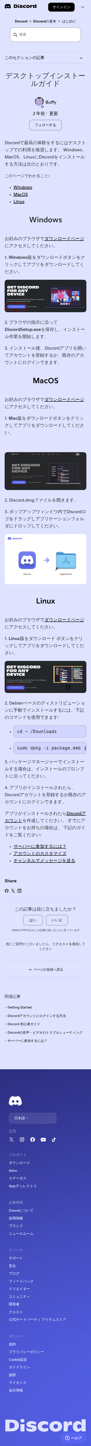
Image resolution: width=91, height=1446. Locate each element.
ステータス (18, 1178)
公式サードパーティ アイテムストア (37, 1319)
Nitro (13, 1171)
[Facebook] (7, 891)
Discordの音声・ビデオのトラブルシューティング (45, 1032)
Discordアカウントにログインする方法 (37, 1016)
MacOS (20, 194)
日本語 (20, 1118)
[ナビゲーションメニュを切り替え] (82, 7)
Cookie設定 (18, 1359)
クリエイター (19, 1289)
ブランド (16, 1226)
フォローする (45, 125)
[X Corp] (13, 891)
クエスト (16, 1312)
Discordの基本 (44, 21)
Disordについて (21, 1210)
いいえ (57, 920)
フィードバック (21, 1281)
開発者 (14, 1304)
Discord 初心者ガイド (24, 1024)
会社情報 (16, 1390)
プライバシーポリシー (26, 1352)
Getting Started (20, 1007)
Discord (21, 21)
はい (32, 920)
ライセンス (18, 1382)
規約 (12, 1344)
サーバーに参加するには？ (39, 846)
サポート (16, 1258)
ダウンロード (19, 1163)
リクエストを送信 (65, 944)
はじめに (69, 21)
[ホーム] (20, 7)
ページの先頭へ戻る (47, 969)
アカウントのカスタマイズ (39, 853)
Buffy (51, 102)
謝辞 (12, 1375)
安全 (12, 1266)
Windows (22, 187)
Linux (19, 201)
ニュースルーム (21, 1233)
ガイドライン (19, 1367)
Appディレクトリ (23, 1186)
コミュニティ (19, 1296)
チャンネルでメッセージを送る (44, 861)
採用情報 (16, 1218)
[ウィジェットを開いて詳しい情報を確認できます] (73, 1438)
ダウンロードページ (64, 239)
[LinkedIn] (19, 891)
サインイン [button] (61, 7)
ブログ (14, 1273)
